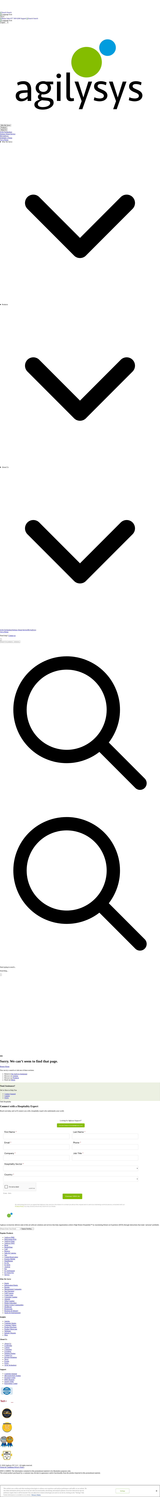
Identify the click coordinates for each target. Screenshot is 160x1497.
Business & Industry (11, 1311)
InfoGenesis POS (10, 1239)
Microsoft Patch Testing (12, 1376)
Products (4, 127)
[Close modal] (1, 975)
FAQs (6, 1098)
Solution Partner (9, 1353)
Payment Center (9, 1378)
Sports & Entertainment (12, 1313)
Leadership (8, 1346)
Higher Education (10, 1303)
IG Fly (6, 1263)
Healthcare (8, 1307)
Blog (6, 1335)
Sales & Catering (10, 1253)
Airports (7, 1299)
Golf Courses (8, 1293)
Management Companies (12, 1289)
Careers (7, 1096)
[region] (80, 1491)
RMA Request (9, 1380)
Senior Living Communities (13, 1305)
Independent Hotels (11, 1285)
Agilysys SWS (9, 1243)
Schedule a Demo (6, 138)
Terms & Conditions (7, 1467)
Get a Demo (4, 140)
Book (6, 1245)
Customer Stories (10, 1323)
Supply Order (9, 1382)
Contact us (12, 636)
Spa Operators (9, 1291)
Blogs (13, 1080)
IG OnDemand (9, 1271)
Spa (5, 1255)
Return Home (4, 1066)
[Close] (156, 1490)
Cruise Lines (8, 1295)
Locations (7, 1351)
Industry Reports (10, 1333)
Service (6, 1275)
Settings (122, 1491)
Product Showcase (10, 1329)
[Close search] (1, 639)
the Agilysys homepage (19, 1074)
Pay (5, 1269)
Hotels (6, 1283)
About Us (4, 130)
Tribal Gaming (9, 1301)
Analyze (7, 1267)
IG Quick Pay (9, 1273)
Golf (6, 1249)
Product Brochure (10, 1327)
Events (6, 1361)
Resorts (6, 1287)
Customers (8, 1349)
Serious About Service (7, 134)
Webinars (7, 1331)
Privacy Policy (19, 1467)
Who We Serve (5, 125)
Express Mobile (9, 1259)
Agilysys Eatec (9, 1241)
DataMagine (8, 1261)
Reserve (7, 1251)
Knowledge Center (10, 1383)
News (6, 1359)
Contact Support (10, 1094)
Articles (15, 1076)
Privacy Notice (36, 1495)
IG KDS (7, 1265)
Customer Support (10, 1374)
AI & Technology (6, 132)
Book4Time (8, 1247)
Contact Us (8, 1355)
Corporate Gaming (10, 1297)
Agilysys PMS (9, 1237)
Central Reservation (11, 1257)
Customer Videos (10, 1325)
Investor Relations (10, 1357)
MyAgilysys (4, 136)
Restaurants (8, 1309)
